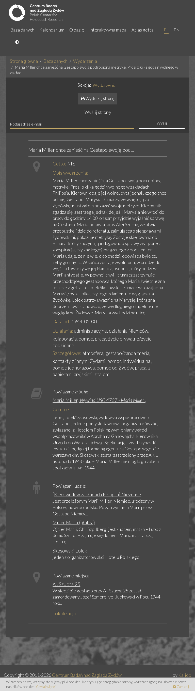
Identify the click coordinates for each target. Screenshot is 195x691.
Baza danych (22, 30)
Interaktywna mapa (107, 30)
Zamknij (182, 686)
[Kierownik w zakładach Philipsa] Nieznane (97, 494)
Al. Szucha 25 (66, 584)
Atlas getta (143, 30)
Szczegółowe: (67, 353)
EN (177, 29)
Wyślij (162, 122)
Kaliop (184, 675)
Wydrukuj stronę (99, 98)
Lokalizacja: (65, 613)
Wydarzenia (85, 61)
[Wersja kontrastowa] (18, 42)
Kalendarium (51, 30)
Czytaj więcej (46, 686)
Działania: (63, 331)
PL (166, 29)
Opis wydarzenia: (70, 173)
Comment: (63, 409)
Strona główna (24, 61)
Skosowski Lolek (70, 551)
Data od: (61, 321)
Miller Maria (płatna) (74, 522)
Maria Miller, (98, 400)
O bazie (76, 30)
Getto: (59, 163)
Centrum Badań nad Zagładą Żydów (87, 675)
